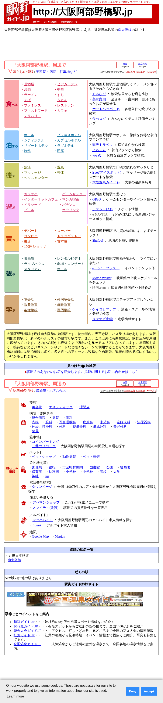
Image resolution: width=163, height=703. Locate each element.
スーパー (64, 230)
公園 (110, 467)
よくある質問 (50, 22)
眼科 (48, 422)
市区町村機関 (72, 467)
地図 (125, 63)
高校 (103, 471)
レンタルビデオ (69, 258)
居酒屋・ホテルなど (51, 390)
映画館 (29, 258)
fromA (36, 525)
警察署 (125, 467)
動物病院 (69, 456)
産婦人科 (123, 422)
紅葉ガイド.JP (24, 635)
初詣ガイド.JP (24, 622)
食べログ (99, 118)
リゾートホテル (36, 145)
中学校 (88, 471)
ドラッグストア (69, 236)
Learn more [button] (15, 696)
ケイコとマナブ (104, 309)
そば (27, 100)
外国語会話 (65, 299)
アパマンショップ (46, 502)
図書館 (95, 467)
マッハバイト (42, 520)
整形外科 (79, 426)
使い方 (36, 22)
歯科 (69, 417)
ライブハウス (34, 264)
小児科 (105, 422)
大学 (116, 471)
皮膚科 (88, 422)
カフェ (62, 110)
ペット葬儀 (91, 456)
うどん (62, 100)
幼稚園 (54, 471)
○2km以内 (140, 72)
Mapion (60, 536)
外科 (62, 426)
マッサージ (32, 172)
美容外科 (120, 426)
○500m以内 (129, 72)
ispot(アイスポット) (106, 172)
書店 (27, 241)
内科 (35, 422)
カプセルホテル (69, 140)
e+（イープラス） (105, 268)
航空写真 (142, 63)
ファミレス (32, 105)
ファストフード (36, 110)
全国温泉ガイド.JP (27, 644)
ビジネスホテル (69, 135)
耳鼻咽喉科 (67, 422)
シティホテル (34, 140)
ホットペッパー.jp (105, 109)
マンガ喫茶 (70, 199)
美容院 (37, 407)
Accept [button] (149, 691)
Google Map (40, 536)
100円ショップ (35, 246)
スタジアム (32, 269)
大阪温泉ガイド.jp (105, 182)
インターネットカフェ (41, 199)
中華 (60, 89)
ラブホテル (65, 145)
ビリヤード (32, 204)
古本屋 (62, 241)
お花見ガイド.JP (26, 626)
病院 (55, 417)
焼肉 (27, 89)
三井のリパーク (44, 446)
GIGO (96, 199)
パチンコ (69, 204)
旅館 (27, 151)
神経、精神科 (42, 426)
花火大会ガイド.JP (27, 630)
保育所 (37, 471)
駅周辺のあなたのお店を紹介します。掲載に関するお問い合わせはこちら (83, 372)
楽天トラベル (102, 145)
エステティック (61, 407)
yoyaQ (96, 155)
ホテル (29, 135)
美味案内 (99, 99)
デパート (31, 230)
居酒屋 (29, 84)
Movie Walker (101, 278)
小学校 (71, 471)
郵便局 (37, 467)
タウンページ (42, 487)
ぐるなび (99, 94)
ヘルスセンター (36, 178)
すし (60, 95)
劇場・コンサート (70, 264)
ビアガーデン (67, 84)
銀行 (52, 467)
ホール (62, 269)
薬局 (35, 431)
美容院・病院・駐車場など (56, 71)
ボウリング (70, 210)
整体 (60, 172)
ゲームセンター (74, 194)
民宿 (60, 151)
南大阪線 (125, 30)
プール (29, 210)
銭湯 (27, 167)
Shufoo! (97, 240)
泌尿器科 (144, 422)
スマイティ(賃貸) (45, 507)
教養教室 (31, 305)
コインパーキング (45, 441)
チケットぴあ (102, 209)
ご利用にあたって (69, 22)
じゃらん (99, 150)
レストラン (65, 105)
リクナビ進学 (102, 319)
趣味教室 (64, 305)
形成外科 (100, 426)
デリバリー (32, 116)
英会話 (29, 299)
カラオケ (31, 194)
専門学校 (64, 310)
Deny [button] (132, 691)
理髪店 (84, 407)
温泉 (60, 167)
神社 (35, 476)
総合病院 (38, 417)
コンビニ (31, 236)
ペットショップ (44, 456)
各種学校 (31, 310)
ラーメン (31, 95)
